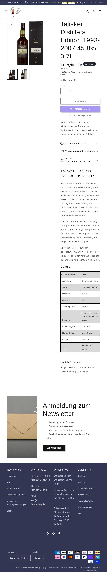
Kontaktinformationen (92, 570)
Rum (79, 513)
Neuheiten (82, 476)
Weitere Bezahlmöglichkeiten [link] (80, 116)
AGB (9, 482)
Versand (74, 72)
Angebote (82, 482)
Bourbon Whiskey (85, 507)
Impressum (11, 476)
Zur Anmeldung (54, 448)
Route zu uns (60, 502)
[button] (6, 12)
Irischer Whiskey (85, 495)
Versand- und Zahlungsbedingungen (16, 503)
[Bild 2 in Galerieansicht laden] (24, 74)
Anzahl (63, 86)
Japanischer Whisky (86, 501)
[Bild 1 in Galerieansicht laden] (12, 74)
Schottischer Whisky (86, 488)
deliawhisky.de (27, 568)
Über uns (10, 511)
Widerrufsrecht (13, 488)
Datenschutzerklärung (16, 495)
